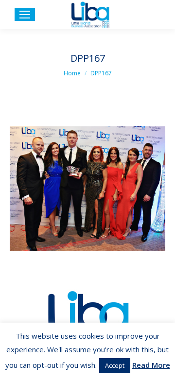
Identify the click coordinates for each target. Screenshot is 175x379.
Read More (151, 365)
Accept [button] (114, 365)
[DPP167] (87, 188)
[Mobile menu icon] (25, 14)
